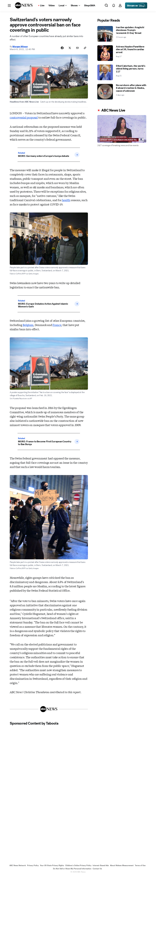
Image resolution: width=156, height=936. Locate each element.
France (57, 325)
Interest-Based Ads (101, 865)
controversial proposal (24, 117)
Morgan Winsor (20, 46)
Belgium (28, 325)
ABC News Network (17, 865)
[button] (9, 5)
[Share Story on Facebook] (62, 48)
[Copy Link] (85, 48)
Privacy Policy (33, 865)
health (66, 200)
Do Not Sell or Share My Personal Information (72, 868)
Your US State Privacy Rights (52, 865)
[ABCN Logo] (24, 5)
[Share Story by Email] (77, 48)
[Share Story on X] (70, 48)
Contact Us (97, 868)
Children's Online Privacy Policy (78, 865)
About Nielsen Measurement (122, 865)
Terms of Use (140, 865)
